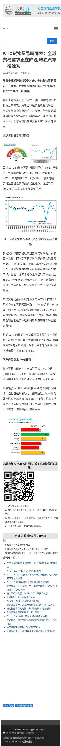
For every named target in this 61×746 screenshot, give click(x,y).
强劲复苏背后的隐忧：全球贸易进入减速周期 (28, 608)
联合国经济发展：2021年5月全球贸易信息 (27, 593)
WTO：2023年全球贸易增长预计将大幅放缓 (28, 582)
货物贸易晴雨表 (24, 705)
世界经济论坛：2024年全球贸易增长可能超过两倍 (31, 631)
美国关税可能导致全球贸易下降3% (23, 627)
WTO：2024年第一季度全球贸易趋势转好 (27, 616)
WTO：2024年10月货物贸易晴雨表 (24, 571)
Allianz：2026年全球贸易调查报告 (23, 601)
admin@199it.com (11, 741)
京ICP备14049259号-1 (35, 729)
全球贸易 (8, 705)
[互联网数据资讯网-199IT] (30, 10)
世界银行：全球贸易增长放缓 (21, 597)
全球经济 (25, 73)
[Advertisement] (30, 667)
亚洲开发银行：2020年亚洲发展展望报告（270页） (32, 604)
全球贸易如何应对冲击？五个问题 (23, 612)
